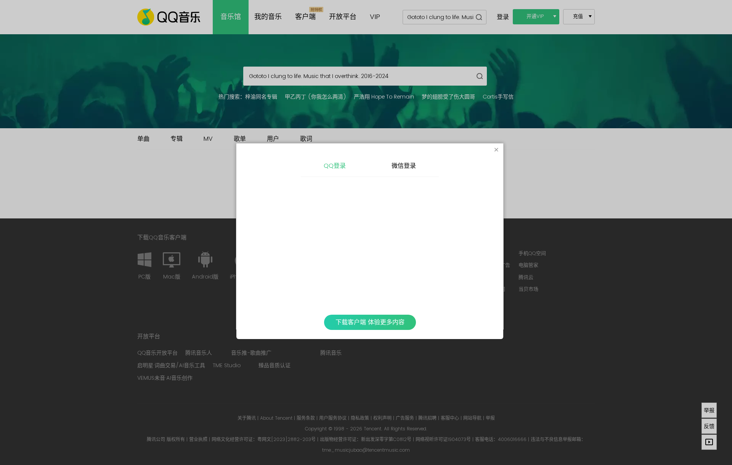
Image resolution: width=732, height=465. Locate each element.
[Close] (496, 150)
